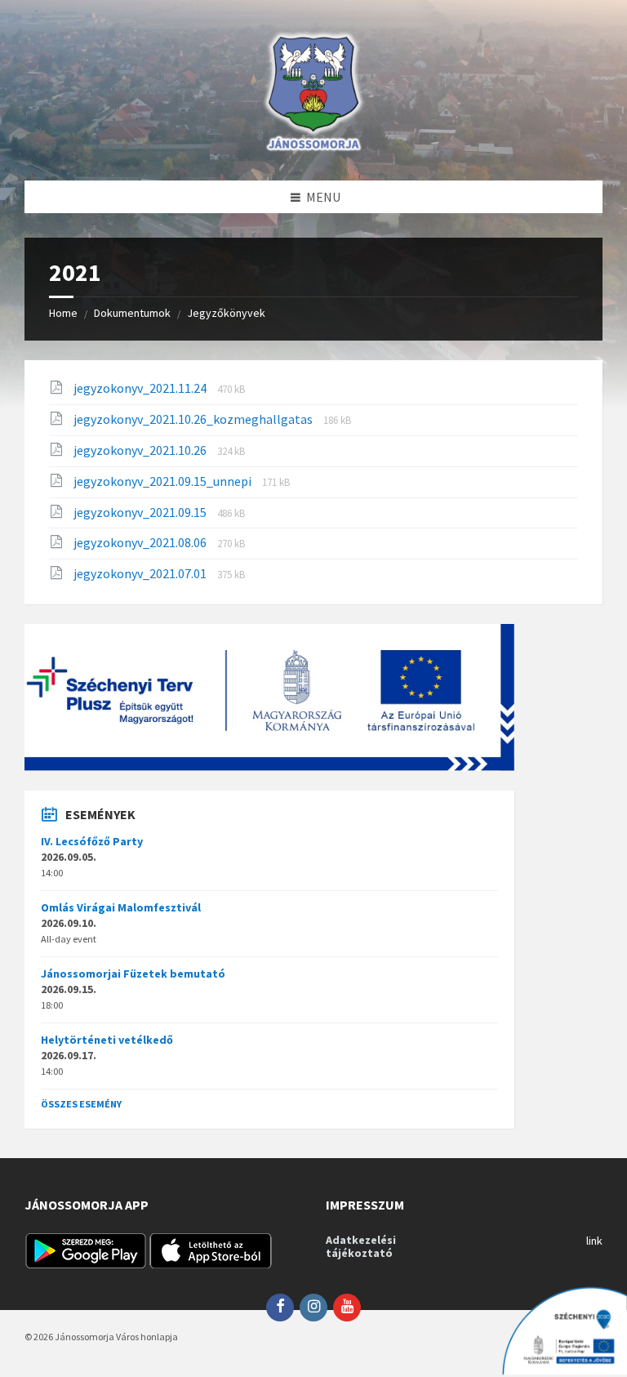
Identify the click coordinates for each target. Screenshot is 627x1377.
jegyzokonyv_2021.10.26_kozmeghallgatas (194, 419)
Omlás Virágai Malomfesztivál (121, 907)
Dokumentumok (132, 312)
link (594, 1240)
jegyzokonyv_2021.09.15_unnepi (163, 481)
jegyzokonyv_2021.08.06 (141, 542)
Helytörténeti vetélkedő (107, 1039)
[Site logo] (313, 148)
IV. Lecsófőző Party (92, 841)
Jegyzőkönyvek (226, 312)
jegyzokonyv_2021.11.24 (141, 388)
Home (63, 312)
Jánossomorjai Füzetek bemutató (133, 973)
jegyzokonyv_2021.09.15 (141, 512)
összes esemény (81, 1104)
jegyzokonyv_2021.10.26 (141, 450)
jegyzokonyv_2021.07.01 (141, 573)
